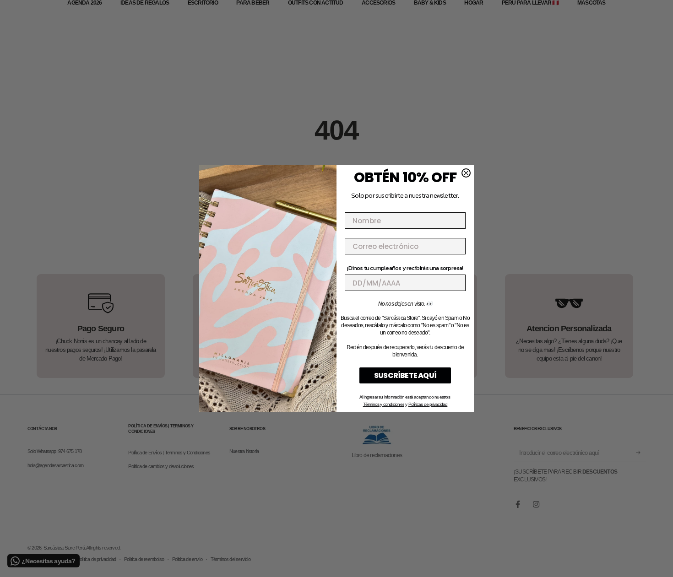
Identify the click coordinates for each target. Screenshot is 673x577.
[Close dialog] (466, 173)
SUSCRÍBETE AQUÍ (405, 375)
